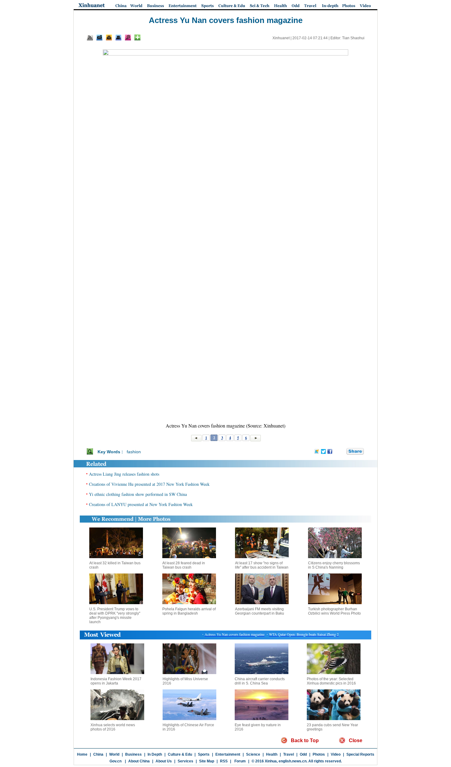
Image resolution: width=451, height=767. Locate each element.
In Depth (155, 754)
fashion (134, 451)
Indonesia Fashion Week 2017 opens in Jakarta (116, 681)
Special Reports (360, 754)
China (98, 754)
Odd (303, 754)
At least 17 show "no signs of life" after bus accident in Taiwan (261, 565)
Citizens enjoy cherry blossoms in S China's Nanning (334, 565)
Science (253, 754)
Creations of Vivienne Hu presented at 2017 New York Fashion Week (149, 484)
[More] (137, 37)
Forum (239, 761)
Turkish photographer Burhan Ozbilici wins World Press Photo (334, 611)
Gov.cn (115, 761)
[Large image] (128, 37)
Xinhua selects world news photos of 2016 (113, 727)
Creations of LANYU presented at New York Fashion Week (141, 504)
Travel (288, 754)
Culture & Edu (180, 754)
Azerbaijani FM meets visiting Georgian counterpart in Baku (259, 611)
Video (336, 754)
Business (133, 754)
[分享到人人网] (342, 451)
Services (185, 761)
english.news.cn (292, 761)
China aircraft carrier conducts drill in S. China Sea (260, 681)
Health (271, 754)
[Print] (109, 37)
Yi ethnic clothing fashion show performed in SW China (138, 494)
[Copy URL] (118, 37)
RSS (224, 761)
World (114, 754)
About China (139, 761)
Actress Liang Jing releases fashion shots (124, 474)
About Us (164, 761)
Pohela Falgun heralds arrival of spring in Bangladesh (189, 611)
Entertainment (227, 754)
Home (82, 754)
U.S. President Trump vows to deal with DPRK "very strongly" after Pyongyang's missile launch (114, 615)
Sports (204, 754)
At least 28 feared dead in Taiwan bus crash (183, 565)
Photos (319, 754)
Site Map (206, 761)
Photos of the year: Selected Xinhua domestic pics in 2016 (331, 681)
